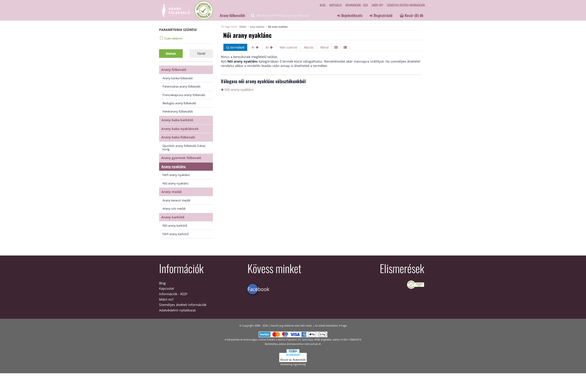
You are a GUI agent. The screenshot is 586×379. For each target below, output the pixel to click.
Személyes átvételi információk (406, 5)
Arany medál (171, 192)
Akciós (309, 47)
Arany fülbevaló (173, 69)
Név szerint (288, 47)
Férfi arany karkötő (176, 234)
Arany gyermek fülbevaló (181, 158)
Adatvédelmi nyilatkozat (177, 310)
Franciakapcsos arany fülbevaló (184, 95)
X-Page (343, 325)
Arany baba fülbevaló (178, 137)
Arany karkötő (172, 217)
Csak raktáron (173, 38)
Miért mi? (377, 5)
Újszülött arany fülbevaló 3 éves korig (184, 147)
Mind (324, 47)
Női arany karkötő (175, 225)
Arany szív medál (174, 208)
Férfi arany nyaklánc (176, 175)
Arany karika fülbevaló (178, 78)
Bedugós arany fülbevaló (179, 103)
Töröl (201, 53)
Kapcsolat (335, 5)
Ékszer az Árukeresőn (293, 359)
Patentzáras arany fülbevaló (182, 86)
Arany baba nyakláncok (180, 128)
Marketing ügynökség (293, 364)
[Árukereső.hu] (293, 355)
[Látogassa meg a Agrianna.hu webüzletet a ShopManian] (293, 350)
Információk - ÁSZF (356, 5)
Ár (253, 47)
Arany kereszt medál (176, 200)
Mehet (171, 53)
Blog (323, 5)
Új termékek (235, 47)
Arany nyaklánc (173, 166)
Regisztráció (383, 15)
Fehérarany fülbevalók (178, 111)
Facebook (252, 289)
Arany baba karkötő (177, 120)
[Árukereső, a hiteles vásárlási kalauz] (415, 284)
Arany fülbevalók (232, 15)
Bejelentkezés (351, 15)
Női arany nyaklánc (176, 183)
